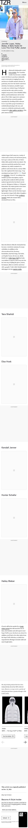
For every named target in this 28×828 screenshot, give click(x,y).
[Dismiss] (25, 813)
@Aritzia (6, 175)
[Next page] (25, 742)
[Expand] (20, 813)
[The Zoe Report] (5, 2)
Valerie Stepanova (4, 55)
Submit (5, 818)
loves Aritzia (12, 72)
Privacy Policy (8, 822)
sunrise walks (17, 269)
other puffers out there (16, 110)
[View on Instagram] (14, 222)
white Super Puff (14, 258)
